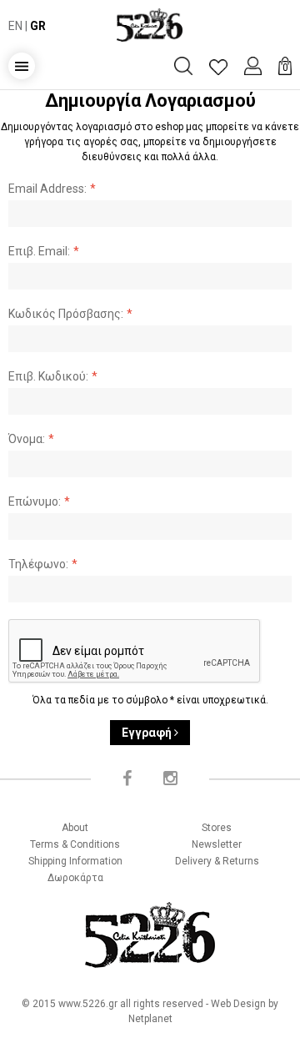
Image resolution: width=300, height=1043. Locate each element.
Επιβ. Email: (39, 251)
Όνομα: (26, 439)
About (75, 828)
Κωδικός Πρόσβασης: (65, 313)
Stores (217, 828)
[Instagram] (170, 778)
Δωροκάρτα (75, 878)
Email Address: (47, 188)
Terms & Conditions (75, 844)
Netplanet (150, 1019)
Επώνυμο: (34, 501)
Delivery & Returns (217, 861)
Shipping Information (75, 861)
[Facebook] (127, 778)
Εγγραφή (148, 732)
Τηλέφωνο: (38, 564)
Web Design (238, 1004)
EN (15, 26)
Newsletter (217, 844)
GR (38, 26)
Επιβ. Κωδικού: (48, 376)
